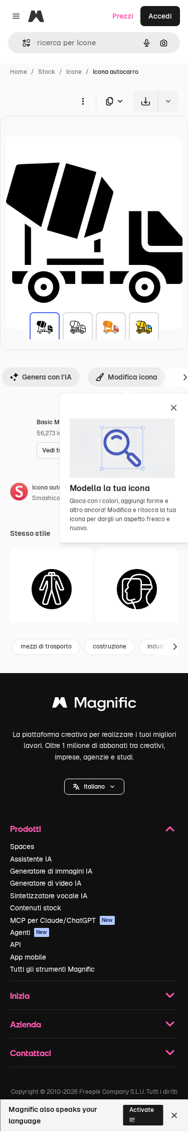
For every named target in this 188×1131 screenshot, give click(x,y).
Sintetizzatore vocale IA (48, 895)
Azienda (25, 1024)
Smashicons (49, 498)
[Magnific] (94, 705)
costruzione (109, 646)
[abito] (51, 588)
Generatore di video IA (45, 883)
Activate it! (141, 1114)
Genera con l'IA (47, 377)
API (15, 944)
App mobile (28, 957)
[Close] (174, 1115)
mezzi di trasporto (46, 646)
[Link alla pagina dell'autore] (19, 493)
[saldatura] (136, 588)
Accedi (160, 16)
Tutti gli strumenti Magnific (52, 969)
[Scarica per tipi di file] (114, 101)
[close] (173, 409)
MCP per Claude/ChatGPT (61, 920)
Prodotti (25, 828)
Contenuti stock (35, 907)
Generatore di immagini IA (51, 871)
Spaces (22, 846)
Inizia (20, 995)
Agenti (28, 932)
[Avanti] (175, 647)
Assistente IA (31, 859)
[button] (94, 787)
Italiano (94, 787)
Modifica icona (132, 377)
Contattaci (30, 1053)
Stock (46, 72)
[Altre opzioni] (83, 101)
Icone (74, 72)
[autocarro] (45, 327)
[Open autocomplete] (22, 43)
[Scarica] (145, 101)
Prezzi (122, 16)
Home (18, 72)
